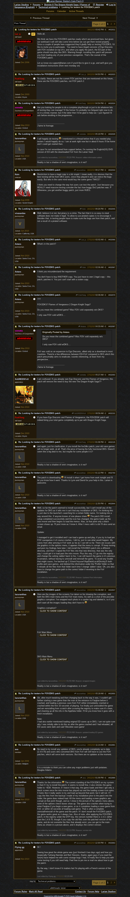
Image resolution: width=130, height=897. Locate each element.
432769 (112, 473)
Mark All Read (36, 891)
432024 (112, 103)
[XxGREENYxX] (24, 404)
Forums (36, 5)
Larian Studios (21, 5)
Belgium (25, 764)
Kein (84, 209)
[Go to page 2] (114, 24)
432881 (112, 745)
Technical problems (48, 7)
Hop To (32, 881)
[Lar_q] (21, 58)
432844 (112, 504)
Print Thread (20, 23)
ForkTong (82, 103)
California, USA (28, 234)
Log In (112, 5)
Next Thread (89, 18)
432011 (112, 30)
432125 (112, 442)
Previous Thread (40, 18)
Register (99, 5)
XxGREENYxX (80, 413)
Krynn (24, 97)
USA (24, 159)
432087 (112, 326)
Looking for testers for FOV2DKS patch (37, 29)
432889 (112, 778)
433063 (112, 843)
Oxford (25, 128)
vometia (82, 134)
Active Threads (76, 11)
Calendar (61, 11)
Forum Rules (20, 891)
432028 (112, 134)
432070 (112, 295)
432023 (112, 74)
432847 (112, 590)
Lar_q (83, 74)
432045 (112, 209)
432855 (112, 693)
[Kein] (23, 196)
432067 (112, 267)
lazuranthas (81, 170)
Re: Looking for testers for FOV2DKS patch (39, 74)
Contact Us (80, 891)
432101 (112, 413)
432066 (112, 240)
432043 (112, 170)
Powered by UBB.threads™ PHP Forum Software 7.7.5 (65, 896)
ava (84, 778)
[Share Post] (105, 30)
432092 (112, 375)
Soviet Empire (27, 203)
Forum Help (93, 891)
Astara (83, 326)
